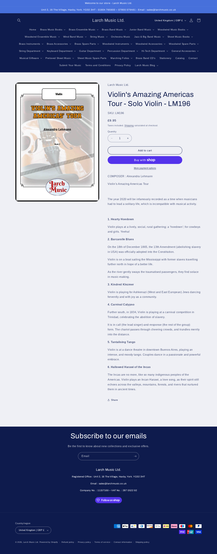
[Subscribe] (135, 456)
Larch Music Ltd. (31, 542)
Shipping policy (142, 542)
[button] (19, 20)
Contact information (123, 542)
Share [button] (114, 400)
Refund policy (68, 542)
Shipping (129, 125)
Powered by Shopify (49, 542)
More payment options (145, 168)
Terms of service (102, 542)
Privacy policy (84, 542)
